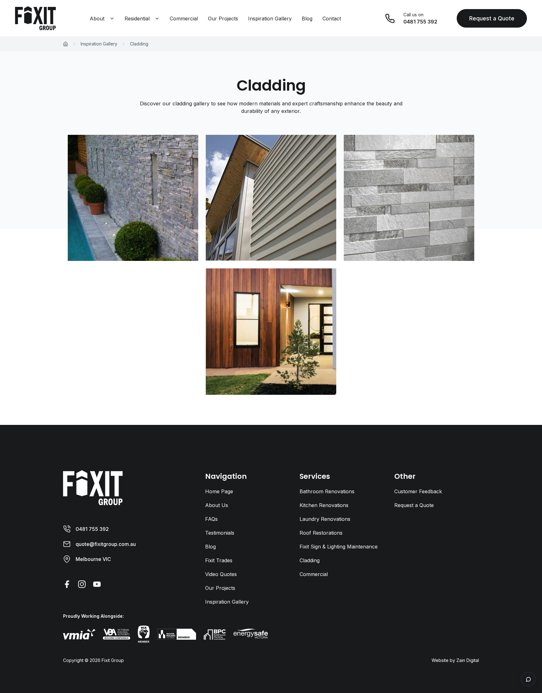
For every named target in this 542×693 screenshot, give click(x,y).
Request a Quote (491, 18)
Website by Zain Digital (455, 660)
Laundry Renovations (325, 519)
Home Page (219, 491)
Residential (137, 18)
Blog (307, 18)
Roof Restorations (321, 533)
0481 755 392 (92, 529)
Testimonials (219, 533)
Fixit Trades (218, 560)
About (97, 18)
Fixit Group (113, 660)
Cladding (310, 560)
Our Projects (223, 18)
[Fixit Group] (93, 487)
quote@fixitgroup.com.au (106, 544)
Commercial (184, 18)
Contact (331, 18)
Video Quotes (221, 574)
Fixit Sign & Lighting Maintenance (339, 546)
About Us (216, 505)
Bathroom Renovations (327, 491)
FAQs (211, 519)
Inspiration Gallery (270, 18)
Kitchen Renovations (324, 505)
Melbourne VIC (93, 559)
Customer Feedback (418, 491)
